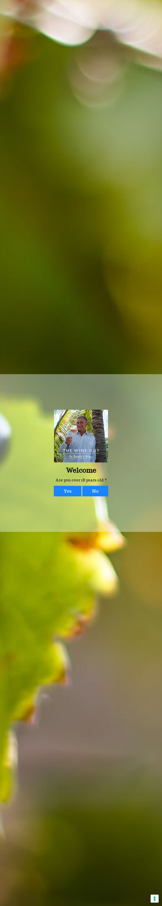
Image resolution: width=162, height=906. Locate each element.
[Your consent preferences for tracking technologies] (155, 899)
